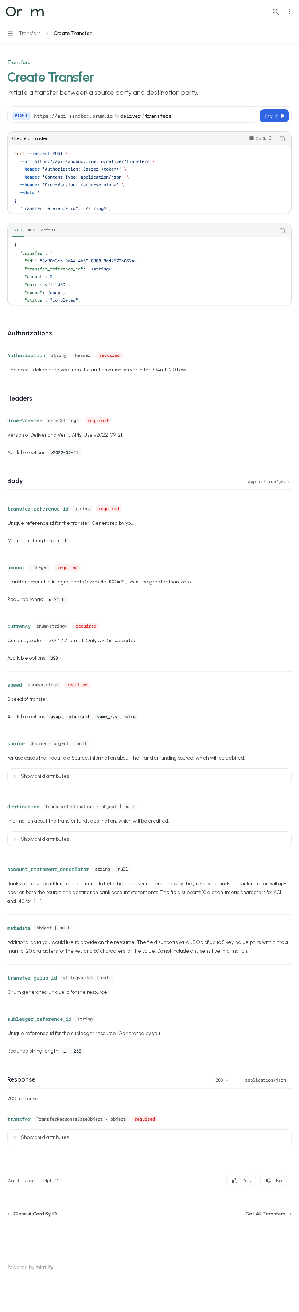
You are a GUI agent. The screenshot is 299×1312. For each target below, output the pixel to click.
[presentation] (149, 179)
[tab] (18, 230)
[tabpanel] (149, 271)
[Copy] (250, 116)
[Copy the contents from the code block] (282, 138)
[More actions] (289, 12)
